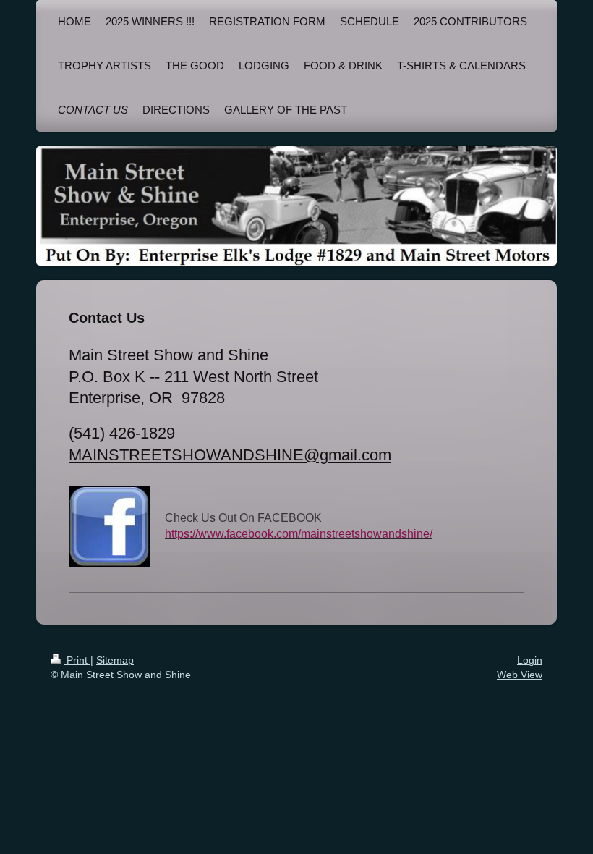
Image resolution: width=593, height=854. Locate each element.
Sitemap (115, 660)
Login (529, 660)
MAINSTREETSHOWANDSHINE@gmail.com (230, 455)
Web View (519, 674)
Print (77, 660)
